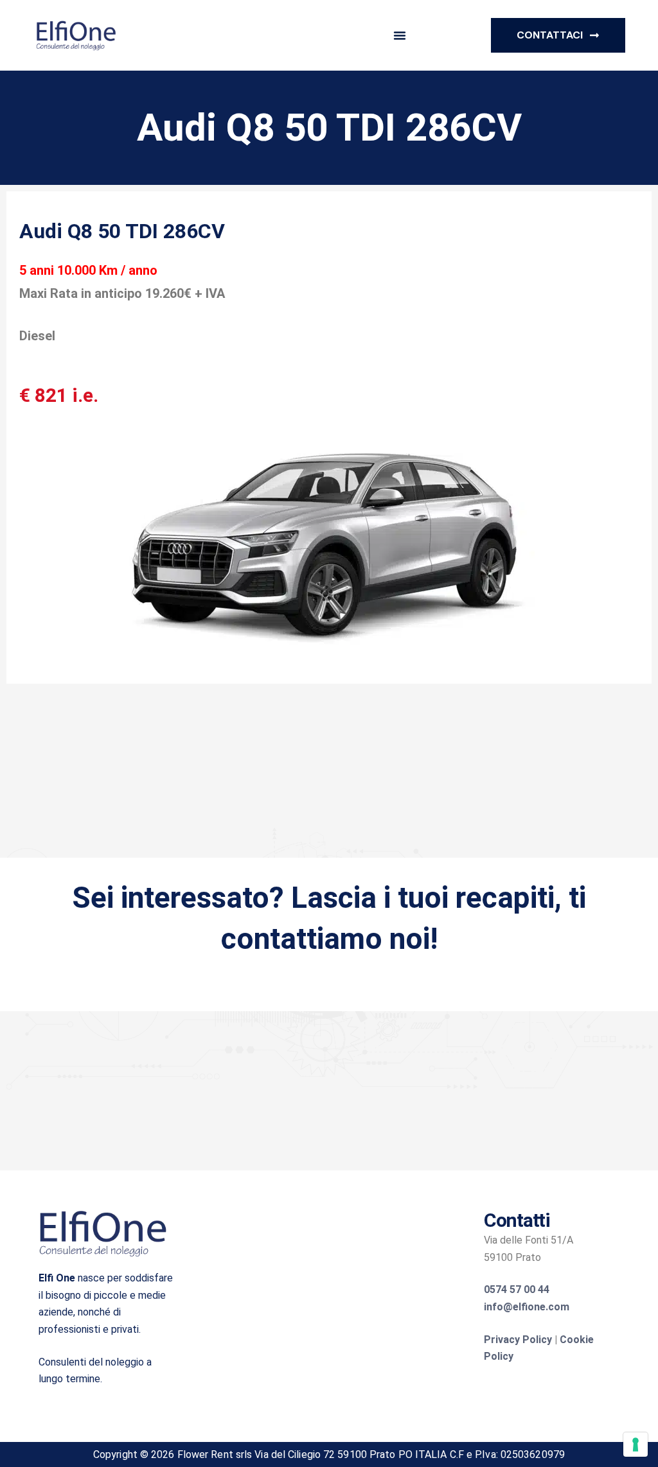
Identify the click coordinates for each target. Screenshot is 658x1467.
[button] (399, 35)
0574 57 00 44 (516, 1289)
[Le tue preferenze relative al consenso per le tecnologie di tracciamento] (635, 1444)
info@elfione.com (526, 1307)
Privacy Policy (518, 1339)
